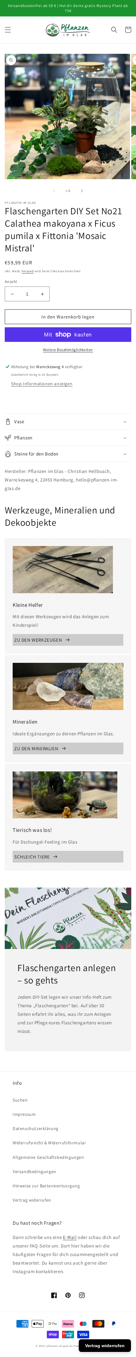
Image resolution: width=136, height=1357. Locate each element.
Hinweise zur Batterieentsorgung (46, 1186)
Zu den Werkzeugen (38, 640)
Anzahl (11, 281)
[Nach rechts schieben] (82, 191)
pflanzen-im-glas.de (59, 1346)
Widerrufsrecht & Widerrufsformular (49, 1143)
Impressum (24, 1114)
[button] (8, 30)
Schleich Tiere (32, 857)
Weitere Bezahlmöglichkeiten (68, 349)
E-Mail (70, 1237)
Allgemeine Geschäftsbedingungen (48, 1157)
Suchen (20, 1100)
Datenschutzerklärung (36, 1128)
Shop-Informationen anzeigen (41, 383)
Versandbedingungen (34, 1171)
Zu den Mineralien (36, 748)
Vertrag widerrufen (32, 1200)
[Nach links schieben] (54, 191)
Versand (28, 271)
